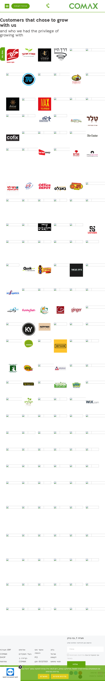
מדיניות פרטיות (59, 676)
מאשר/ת (43, 676)
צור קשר (2, 54)
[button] (7, 6)
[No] (100, 673)
